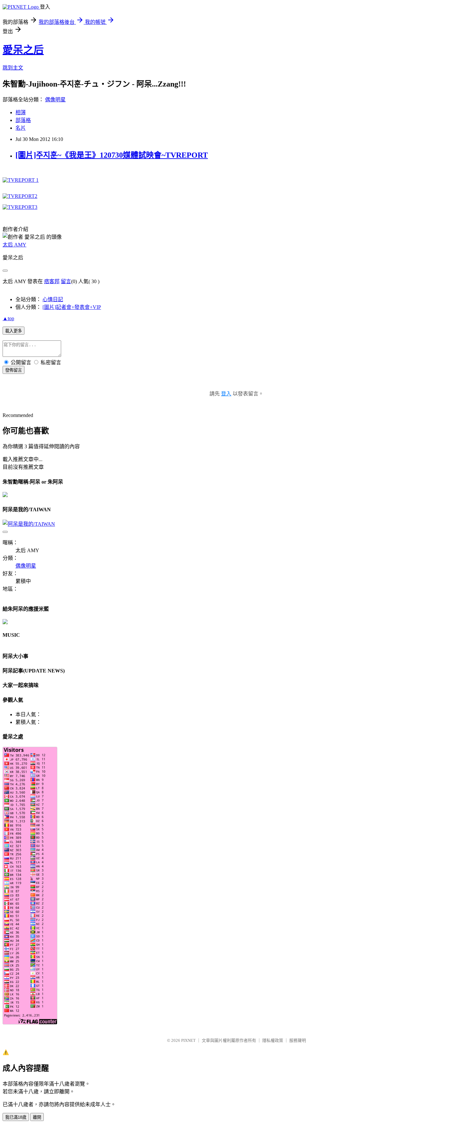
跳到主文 (13, 67)
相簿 (20, 112)
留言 (66, 281)
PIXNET (188, 1040)
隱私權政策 (272, 1040)
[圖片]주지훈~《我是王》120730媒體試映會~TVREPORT (111, 155)
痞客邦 (52, 281)
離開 (37, 1117)
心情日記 (52, 299)
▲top (8, 318)
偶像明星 (55, 99)
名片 (20, 128)
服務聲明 (297, 1040)
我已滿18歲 (15, 1117)
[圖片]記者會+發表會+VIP (71, 307)
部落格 (23, 120)
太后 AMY (14, 244)
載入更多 (13, 331)
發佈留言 (13, 370)
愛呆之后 (23, 50)
